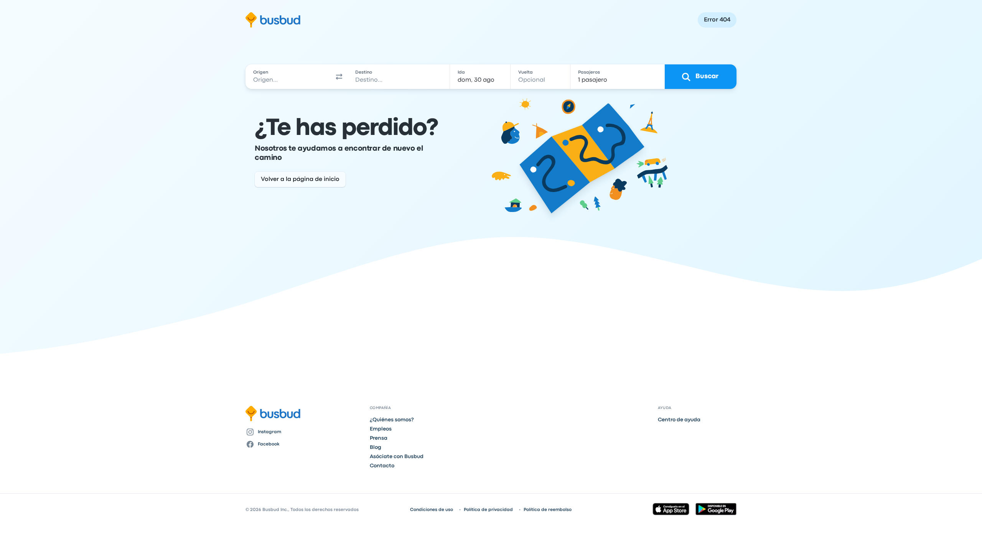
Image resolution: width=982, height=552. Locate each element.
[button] (339, 76)
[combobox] (288, 76)
